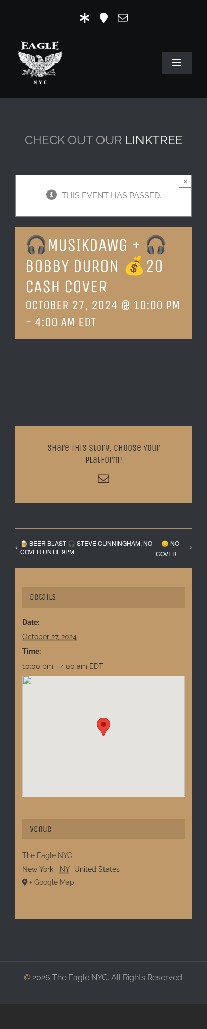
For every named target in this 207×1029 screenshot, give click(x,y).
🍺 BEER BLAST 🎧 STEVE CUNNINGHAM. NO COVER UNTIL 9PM (86, 547)
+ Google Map (51, 882)
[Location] (104, 18)
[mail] (123, 18)
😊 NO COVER (167, 548)
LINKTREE (154, 140)
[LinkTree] (85, 18)
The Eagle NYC (47, 855)
